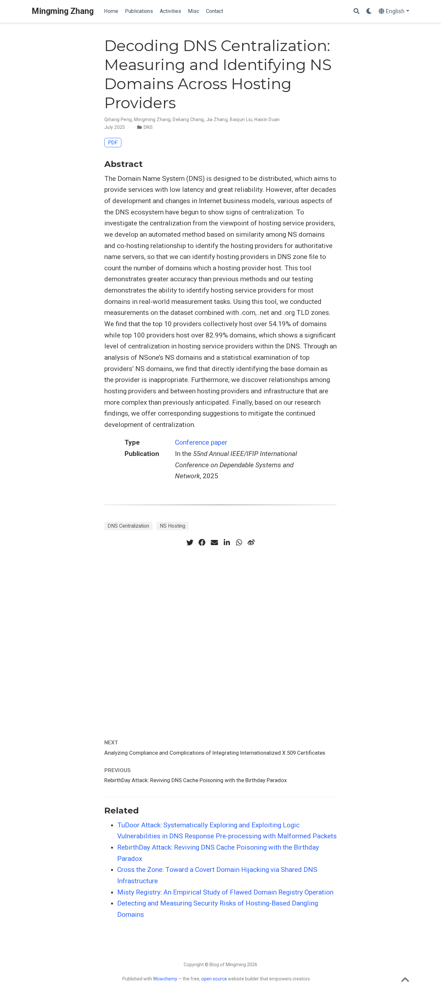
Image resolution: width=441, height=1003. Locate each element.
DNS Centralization (128, 526)
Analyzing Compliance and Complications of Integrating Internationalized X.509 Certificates (214, 753)
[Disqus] (220, 635)
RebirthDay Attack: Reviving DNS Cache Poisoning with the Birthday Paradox (195, 780)
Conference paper (201, 442)
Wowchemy (165, 978)
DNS (148, 127)
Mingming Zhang (63, 11)
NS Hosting (172, 526)
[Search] (356, 11)
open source (214, 978)
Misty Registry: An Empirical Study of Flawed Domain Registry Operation (225, 892)
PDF (113, 142)
